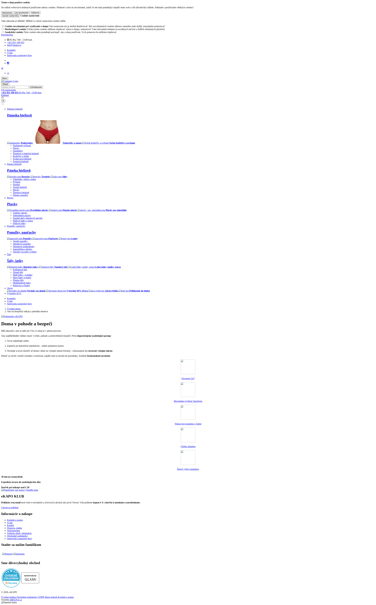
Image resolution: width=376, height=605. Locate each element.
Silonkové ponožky (22, 244)
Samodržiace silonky (22, 249)
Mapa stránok (51, 597)
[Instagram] (8, 63)
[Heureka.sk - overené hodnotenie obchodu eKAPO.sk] (11, 586)
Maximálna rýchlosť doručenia (188, 401)
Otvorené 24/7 (188, 378)
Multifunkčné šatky (22, 283)
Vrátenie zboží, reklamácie (19, 533)
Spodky (16, 184)
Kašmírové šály (20, 269)
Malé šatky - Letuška (22, 275)
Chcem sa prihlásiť (10, 507)
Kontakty (11, 50)
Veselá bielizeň (20, 187)
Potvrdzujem (7, 35)
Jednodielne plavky (22, 215)
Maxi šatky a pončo (22, 277)
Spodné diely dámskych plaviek (27, 218)
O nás (9, 52)
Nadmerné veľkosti (22, 145)
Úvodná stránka (8, 597)
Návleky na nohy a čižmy (25, 252)
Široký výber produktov (188, 469)
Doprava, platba (14, 528)
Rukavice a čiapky (21, 285)
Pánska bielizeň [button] (14, 164)
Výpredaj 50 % (14, 293)
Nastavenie (7, 13)
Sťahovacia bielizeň (22, 159)
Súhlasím (35, 13)
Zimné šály (18, 272)
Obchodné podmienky (17, 536)
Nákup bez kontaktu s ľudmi (188, 424)
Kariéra (10, 525)
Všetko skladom (188, 446)
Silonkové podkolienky (24, 246)
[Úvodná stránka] (9, 81)
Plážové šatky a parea (23, 221)
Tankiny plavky (20, 213)
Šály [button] (9, 254)
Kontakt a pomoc (15, 520)
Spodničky (18, 151)
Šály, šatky (15, 261)
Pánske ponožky (20, 195)
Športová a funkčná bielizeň (26, 153)
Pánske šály (18, 280)
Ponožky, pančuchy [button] (16, 226)
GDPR (41, 597)
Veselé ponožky (20, 241)
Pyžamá (16, 182)
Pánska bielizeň (19, 170)
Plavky (16, 148)
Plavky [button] (10, 198)
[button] (2, 68)
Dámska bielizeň (19, 115)
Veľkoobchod (13, 530)
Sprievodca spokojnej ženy (19, 55)
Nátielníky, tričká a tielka (24, 179)
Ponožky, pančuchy (21, 232)
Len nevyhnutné (21, 13)
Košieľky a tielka (21, 156)
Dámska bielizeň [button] (14, 109)
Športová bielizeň (21, 192)
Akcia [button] (10, 288)
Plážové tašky (19, 223)
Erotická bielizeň (20, 161)
